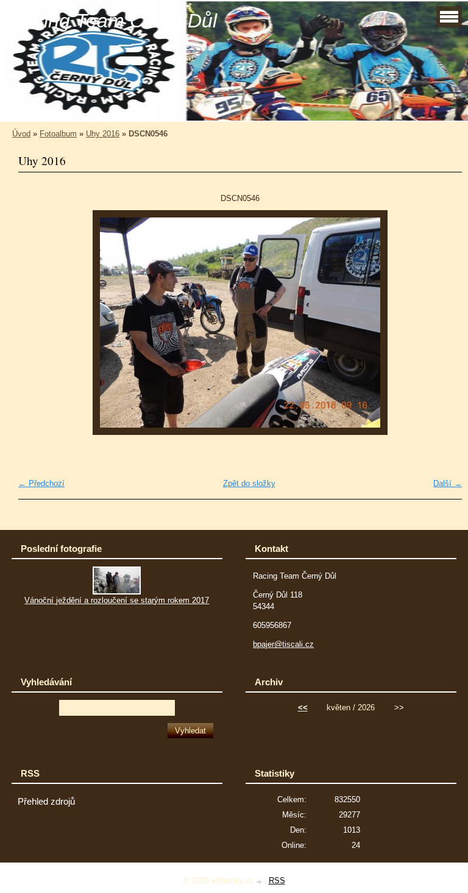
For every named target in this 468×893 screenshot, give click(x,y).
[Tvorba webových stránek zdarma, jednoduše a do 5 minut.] (260, 881)
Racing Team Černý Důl (113, 21)
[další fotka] (442, 322)
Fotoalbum (58, 133)
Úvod (21, 133)
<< (303, 707)
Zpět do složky (249, 483)
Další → (447, 483)
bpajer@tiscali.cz (283, 644)
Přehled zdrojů (46, 802)
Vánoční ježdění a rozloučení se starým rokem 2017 (116, 600)
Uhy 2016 (102, 133)
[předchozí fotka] (38, 322)
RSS (277, 880)
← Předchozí (41, 483)
